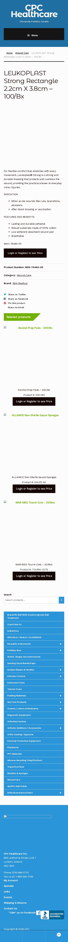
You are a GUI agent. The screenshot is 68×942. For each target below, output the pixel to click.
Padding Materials (34, 695)
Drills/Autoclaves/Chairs (34, 793)
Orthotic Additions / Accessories (34, 728)
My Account (11, 880)
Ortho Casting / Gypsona (20, 734)
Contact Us (10, 908)
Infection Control (34, 676)
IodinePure (13, 631)
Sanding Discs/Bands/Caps (21, 663)
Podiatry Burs (34, 650)
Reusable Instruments (34, 644)
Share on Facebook (18, 299)
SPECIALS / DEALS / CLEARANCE (24, 637)
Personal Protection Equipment (23, 741)
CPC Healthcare (34, 10)
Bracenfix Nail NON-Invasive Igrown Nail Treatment (28, 616)
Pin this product (16, 303)
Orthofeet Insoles (16, 721)
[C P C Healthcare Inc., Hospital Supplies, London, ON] (52, 914)
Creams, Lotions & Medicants (34, 708)
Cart (52, 933)
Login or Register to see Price (25, 252)
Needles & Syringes (17, 773)
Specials (9, 885)
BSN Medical (20, 283)
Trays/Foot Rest (15, 767)
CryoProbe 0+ (14, 624)
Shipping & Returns (15, 902)
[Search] (61, 600)
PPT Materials (14, 754)
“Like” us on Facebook (22, 912)
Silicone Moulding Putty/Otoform (24, 760)
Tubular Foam (14, 689)
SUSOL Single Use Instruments (23, 656)
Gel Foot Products (34, 702)
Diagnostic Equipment (19, 715)
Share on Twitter (17, 294)
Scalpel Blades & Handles (34, 670)
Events (8, 897)
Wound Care (22, 53)
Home (9, 53)
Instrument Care (16, 682)
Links (7, 891)
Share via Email (16, 307)
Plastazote (13, 747)
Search (8, 594)
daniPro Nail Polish (17, 786)
